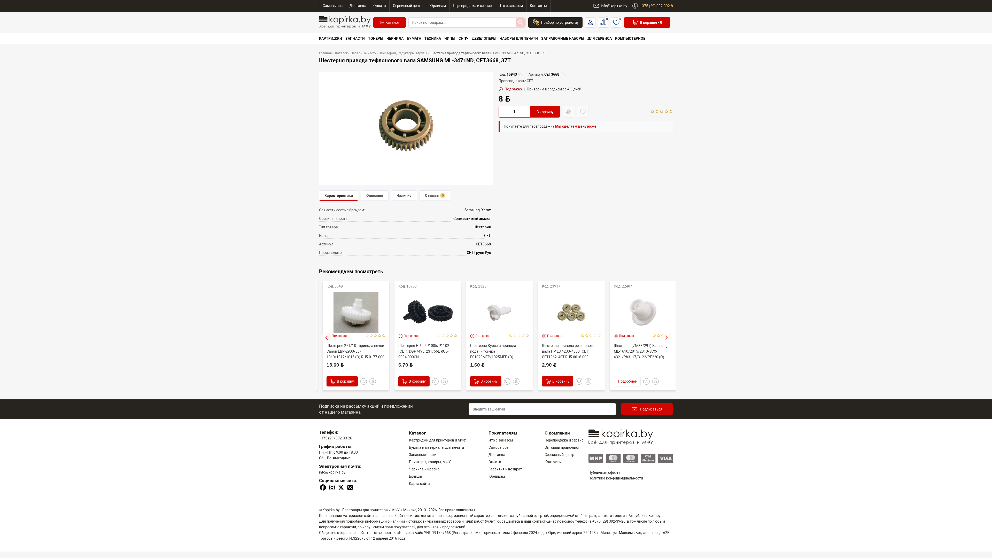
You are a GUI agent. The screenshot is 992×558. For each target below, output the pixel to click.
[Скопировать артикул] (562, 74)
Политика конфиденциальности (615, 478)
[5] (671, 112)
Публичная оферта (604, 472)
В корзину (545, 112)
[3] (662, 112)
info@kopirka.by (332, 472)
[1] (652, 112)
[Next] (666, 337)
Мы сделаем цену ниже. (576, 126)
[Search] (520, 22)
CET (530, 81)
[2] (657, 112)
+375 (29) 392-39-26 (335, 438)
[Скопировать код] (520, 74)
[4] (666, 112)
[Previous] (326, 337)
